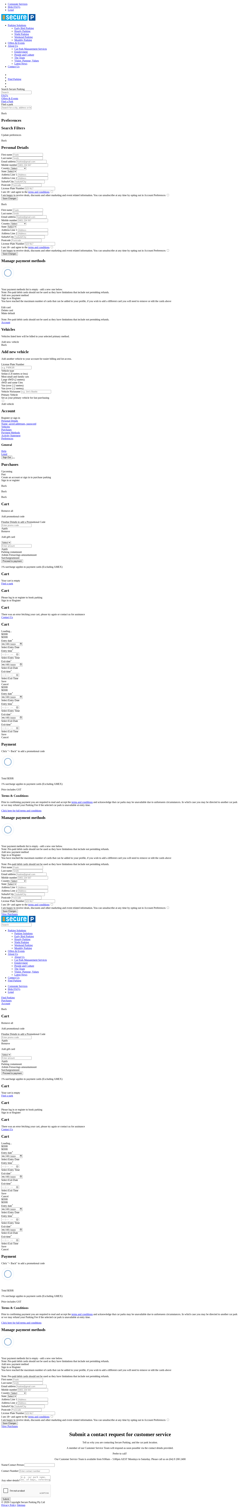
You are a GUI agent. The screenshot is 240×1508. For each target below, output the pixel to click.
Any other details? (10, 1480)
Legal (11, 10)
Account (5, 322)
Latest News (20, 63)
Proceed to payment (12, 561)
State (3, 171)
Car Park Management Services (30, 48)
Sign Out (7, 457)
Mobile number (9, 165)
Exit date (6, 661)
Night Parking (21, 34)
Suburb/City (7, 181)
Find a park (7, 583)
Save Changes (9, 198)
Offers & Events (16, 43)
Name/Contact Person (12, 1464)
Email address (8, 161)
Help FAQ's (14, 7)
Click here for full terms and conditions (21, 810)
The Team (19, 57)
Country (5, 168)
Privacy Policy (8, 1505)
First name (6, 154)
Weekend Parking (23, 37)
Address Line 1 (9, 174)
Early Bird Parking (24, 28)
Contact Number (9, 1471)
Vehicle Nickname (10, 391)
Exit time (6, 671)
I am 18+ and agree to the (25, 192)
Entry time (7, 650)
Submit (6, 1499)
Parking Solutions (17, 25)
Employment (21, 51)
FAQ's (4, 95)
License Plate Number (12, 188)
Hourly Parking (22, 31)
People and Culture (24, 54)
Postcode (6, 185)
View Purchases (9, 914)
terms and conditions (38, 192)
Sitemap (21, 1505)
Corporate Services (17, 4)
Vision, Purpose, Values (26, 60)
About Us (13, 46)
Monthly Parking (23, 40)
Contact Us (13, 66)
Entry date (7, 640)
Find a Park (7, 101)
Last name (6, 158)
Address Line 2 (9, 178)
